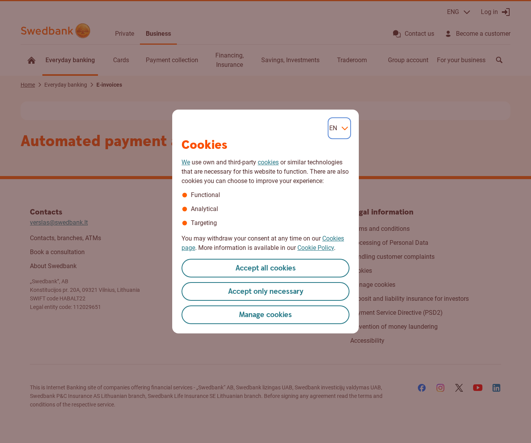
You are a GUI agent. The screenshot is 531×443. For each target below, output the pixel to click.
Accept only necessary (265, 291)
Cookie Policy (315, 247)
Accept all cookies (266, 268)
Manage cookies (265, 315)
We (186, 162)
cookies (268, 162)
